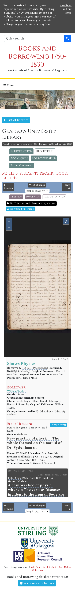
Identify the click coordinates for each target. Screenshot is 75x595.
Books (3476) (19, 158)
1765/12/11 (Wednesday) (35, 368)
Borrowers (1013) (44, 158)
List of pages (38, 185)
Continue (66, 5)
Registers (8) (45, 151)
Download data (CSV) (61, 144)
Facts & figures (21, 165)
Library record (57, 424)
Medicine (22, 434)
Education (45, 411)
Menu (10, 85)
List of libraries (17, 120)
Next (67, 185)
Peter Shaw (14, 427)
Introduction (21, 151)
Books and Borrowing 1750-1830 (38, 56)
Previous (8, 188)
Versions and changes (38, 583)
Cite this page (40, 144)
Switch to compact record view (17, 144)
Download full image (21, 209)
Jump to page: (33, 190)
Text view (16, 196)
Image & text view (54, 196)
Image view (33, 196)
